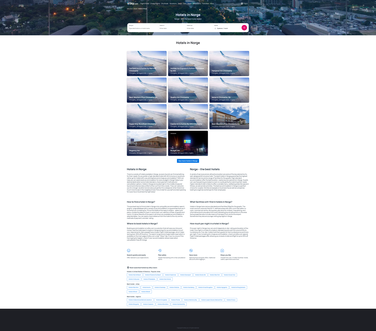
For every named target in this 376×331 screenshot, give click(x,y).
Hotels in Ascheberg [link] (188, 287)
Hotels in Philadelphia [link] (149, 279)
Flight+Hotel (144, 3)
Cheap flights (155, 3)
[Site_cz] (173, 315)
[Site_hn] (232, 315)
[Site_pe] (161, 315)
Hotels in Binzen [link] (133, 291)
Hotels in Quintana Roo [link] (179, 304)
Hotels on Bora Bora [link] (163, 304)
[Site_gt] (226, 315)
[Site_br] (138, 315)
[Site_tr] (167, 315)
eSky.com (129, 8)
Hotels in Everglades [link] (161, 300)
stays (135, 8)
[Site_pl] (155, 315)
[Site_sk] (185, 315)
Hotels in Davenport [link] (185, 275)
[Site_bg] (149, 315)
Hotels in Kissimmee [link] (170, 275)
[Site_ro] (143, 315)
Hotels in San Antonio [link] (165, 279)
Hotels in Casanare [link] (148, 304)
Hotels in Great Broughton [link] (205, 287)
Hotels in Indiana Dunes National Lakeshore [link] (140, 300)
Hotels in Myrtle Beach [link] (135, 275)
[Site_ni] (220, 315)
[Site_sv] (214, 315)
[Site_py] (237, 315)
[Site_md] (179, 315)
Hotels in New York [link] (215, 275)
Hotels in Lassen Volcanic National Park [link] (211, 300)
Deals (190, 3)
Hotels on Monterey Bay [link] (190, 300)
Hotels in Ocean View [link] (229, 275)
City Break (164, 3)
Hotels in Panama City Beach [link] (153, 275)
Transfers (205, 3)
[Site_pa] (208, 315)
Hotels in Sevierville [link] (200, 275)
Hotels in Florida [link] (175, 300)
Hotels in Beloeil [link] (145, 291)
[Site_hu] (190, 315)
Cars (184, 3)
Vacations (173, 3)
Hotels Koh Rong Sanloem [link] (238, 287)
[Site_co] (196, 315)
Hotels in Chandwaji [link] (160, 287)
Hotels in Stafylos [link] (174, 287)
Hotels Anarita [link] (146, 287)
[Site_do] (202, 315)
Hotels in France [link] (231, 300)
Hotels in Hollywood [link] (134, 279)
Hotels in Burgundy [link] (134, 304)
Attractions (197, 3)
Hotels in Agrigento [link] (222, 287)
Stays (180, 3)
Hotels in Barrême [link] (133, 287)
